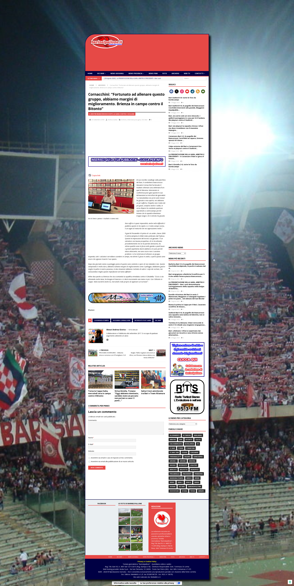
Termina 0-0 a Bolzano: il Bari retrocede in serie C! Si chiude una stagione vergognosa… (187, 324)
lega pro (193, 465)
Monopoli (195, 470)
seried (196, 482)
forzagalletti (175, 457)
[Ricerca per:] (194, 78)
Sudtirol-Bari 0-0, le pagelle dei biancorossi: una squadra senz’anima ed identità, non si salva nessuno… (186, 315)
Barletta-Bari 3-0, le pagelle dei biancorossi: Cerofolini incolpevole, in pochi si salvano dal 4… (187, 266)
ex (198, 444)
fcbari (180, 448)
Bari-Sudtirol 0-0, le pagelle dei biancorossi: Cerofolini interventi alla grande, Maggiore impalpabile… (186, 108)
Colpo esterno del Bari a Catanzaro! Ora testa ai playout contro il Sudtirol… (185, 147)
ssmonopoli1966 (194, 487)
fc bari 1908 (174, 452)
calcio (198, 440)
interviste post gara (142, 320)
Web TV (187, 73)
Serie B (188, 478)
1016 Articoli (132, 330)
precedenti (187, 474)
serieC (172, 482)
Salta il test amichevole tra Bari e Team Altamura (153, 392)
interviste (183, 465)
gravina (192, 461)
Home (90, 73)
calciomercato (176, 444)
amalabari (198, 435)
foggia (184, 452)
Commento (92, 420)
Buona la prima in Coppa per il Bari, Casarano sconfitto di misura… (187, 306)
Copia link (96, 175)
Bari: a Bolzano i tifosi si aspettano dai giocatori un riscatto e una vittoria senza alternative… (186, 333)
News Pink (153, 73)
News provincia (135, 73)
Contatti (199, 73)
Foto (164, 73)
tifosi (192, 491)
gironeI (183, 461)
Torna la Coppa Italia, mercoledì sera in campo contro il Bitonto (99, 393)
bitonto (189, 440)
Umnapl (201, 491)
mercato (173, 470)
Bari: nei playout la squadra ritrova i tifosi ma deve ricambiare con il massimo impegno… (186, 128)
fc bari (172, 448)
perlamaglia (175, 474)
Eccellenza (189, 444)
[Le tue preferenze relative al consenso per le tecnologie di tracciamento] (290, 582)
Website (91, 451)
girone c (173, 461)
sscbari (172, 487)
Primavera (199, 474)
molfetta (183, 470)
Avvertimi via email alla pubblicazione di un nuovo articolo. (112, 461)
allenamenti (175, 435)
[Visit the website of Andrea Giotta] (107, 340)
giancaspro (198, 457)
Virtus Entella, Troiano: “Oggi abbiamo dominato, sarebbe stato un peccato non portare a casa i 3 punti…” (127, 396)
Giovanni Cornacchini (121, 320)
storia (184, 491)
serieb (197, 478)
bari (180, 440)
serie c (180, 482)
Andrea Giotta (112, 120)
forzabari (194, 452)
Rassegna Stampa (176, 478)
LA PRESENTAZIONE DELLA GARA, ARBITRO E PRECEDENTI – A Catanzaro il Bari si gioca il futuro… (186, 156)
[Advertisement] (147, 17)
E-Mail (90, 444)
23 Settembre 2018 (97, 120)
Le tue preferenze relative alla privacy (157, 583)
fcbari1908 (190, 448)
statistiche (174, 491)
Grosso (173, 465)
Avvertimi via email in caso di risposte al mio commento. (112, 458)
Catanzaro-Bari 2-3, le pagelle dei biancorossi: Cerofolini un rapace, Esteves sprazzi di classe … (186, 138)
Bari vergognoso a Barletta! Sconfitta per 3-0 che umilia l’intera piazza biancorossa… (187, 275)
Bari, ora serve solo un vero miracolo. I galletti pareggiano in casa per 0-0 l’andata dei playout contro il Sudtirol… (187, 118)
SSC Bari (100, 73)
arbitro (173, 440)
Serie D (188, 482)
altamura (187, 435)
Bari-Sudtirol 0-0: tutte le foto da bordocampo (182, 99)
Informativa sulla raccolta (125, 583)
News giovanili (117, 73)
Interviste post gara (134, 120)
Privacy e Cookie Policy (147, 561)
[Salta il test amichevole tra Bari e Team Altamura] (153, 379)
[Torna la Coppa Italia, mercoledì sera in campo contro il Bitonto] (100, 379)
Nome (90, 438)
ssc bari (158, 320)
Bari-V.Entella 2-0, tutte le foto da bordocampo (183, 165)
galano (187, 457)
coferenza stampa (101, 320)
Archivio (175, 73)
